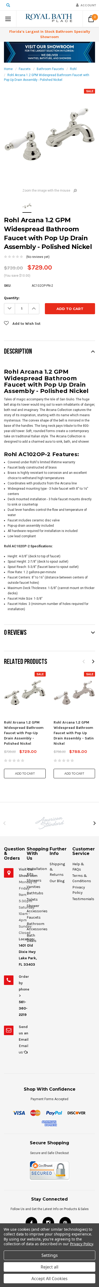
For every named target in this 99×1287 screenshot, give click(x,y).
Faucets (25, 69)
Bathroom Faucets (50, 69)
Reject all (49, 1267)
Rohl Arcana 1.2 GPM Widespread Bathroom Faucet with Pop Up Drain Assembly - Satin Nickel (74, 733)
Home (8, 69)
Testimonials (83, 899)
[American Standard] (49, 823)
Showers (34, 880)
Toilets (32, 899)
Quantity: (12, 298)
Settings (49, 1255)
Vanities (33, 887)
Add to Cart (25, 773)
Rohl (73, 69)
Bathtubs (35, 893)
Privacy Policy (81, 1243)
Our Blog (57, 881)
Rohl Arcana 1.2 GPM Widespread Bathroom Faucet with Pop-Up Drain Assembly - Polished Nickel (24, 733)
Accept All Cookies (49, 1278)
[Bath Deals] (49, 52)
